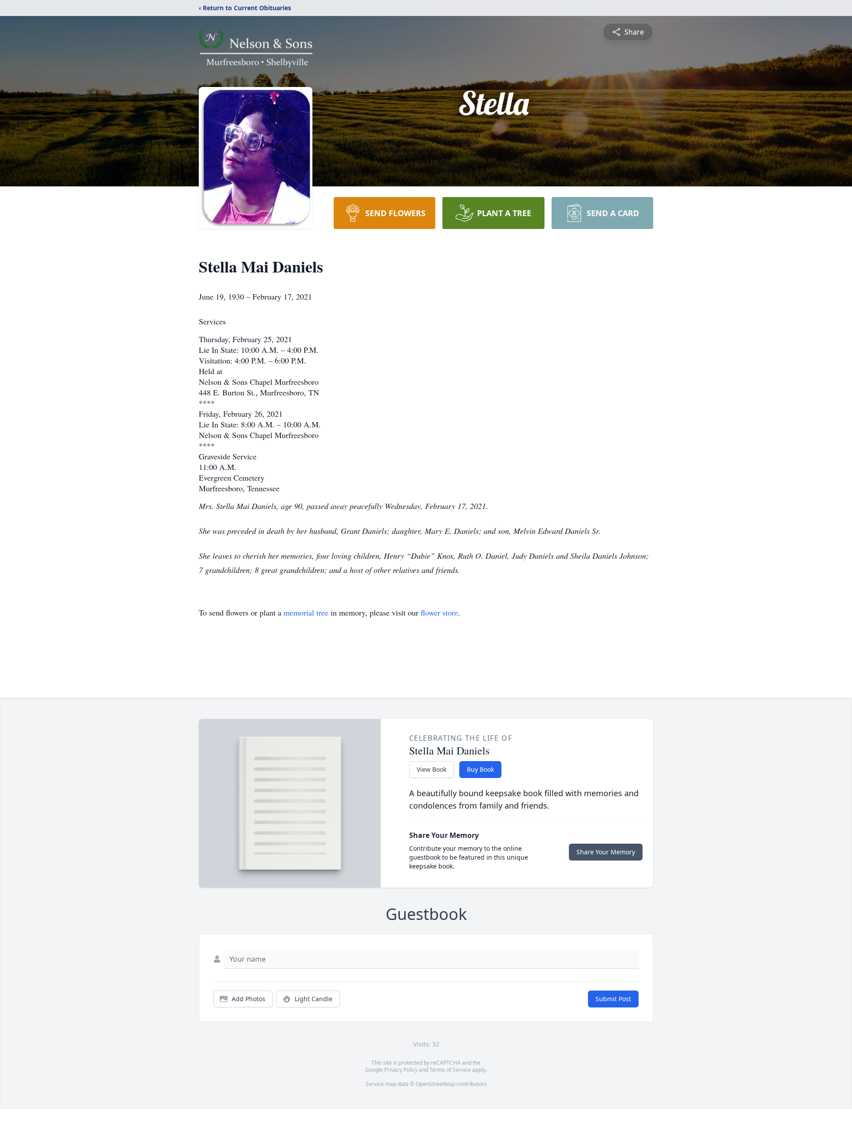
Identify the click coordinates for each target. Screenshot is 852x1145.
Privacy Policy (401, 1070)
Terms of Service (450, 1070)
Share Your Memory (605, 852)
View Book (431, 769)
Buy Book (480, 769)
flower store (439, 612)
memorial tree (306, 612)
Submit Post (613, 999)
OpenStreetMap (435, 1084)
